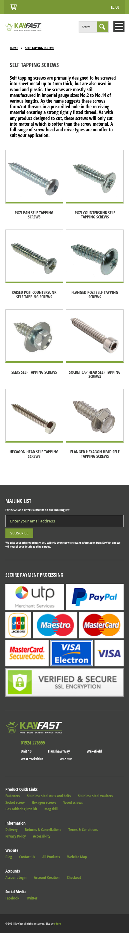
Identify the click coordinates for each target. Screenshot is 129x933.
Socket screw (15, 802)
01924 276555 (33, 742)
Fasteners (12, 796)
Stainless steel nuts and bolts (49, 796)
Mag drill (51, 809)
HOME (14, 47)
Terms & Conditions (83, 830)
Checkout (74, 877)
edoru (57, 924)
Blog (8, 857)
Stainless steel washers (95, 796)
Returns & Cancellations (43, 830)
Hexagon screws (44, 802)
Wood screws (73, 802)
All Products (51, 857)
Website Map (77, 857)
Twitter (31, 898)
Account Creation (47, 877)
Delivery (11, 830)
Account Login (16, 877)
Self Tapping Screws (39, 47)
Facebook (12, 898)
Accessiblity (41, 836)
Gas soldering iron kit (21, 809)
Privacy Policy (15, 836)
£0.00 (115, 7)
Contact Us (27, 857)
